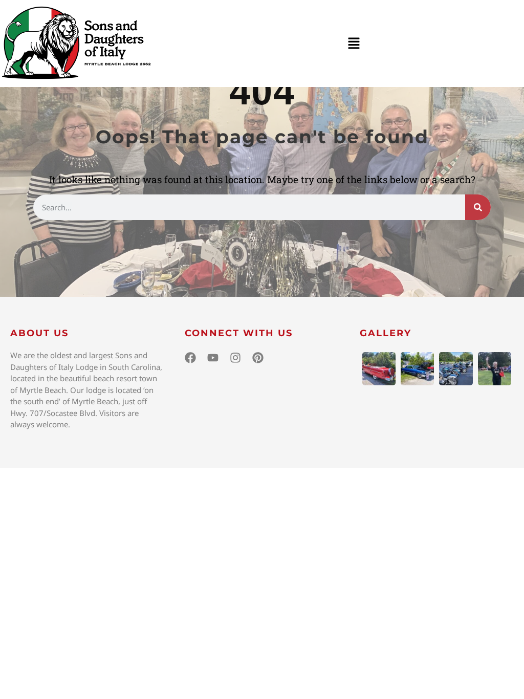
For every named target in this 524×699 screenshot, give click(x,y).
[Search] (478, 207)
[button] (353, 43)
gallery (385, 333)
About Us (39, 333)
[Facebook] (190, 357)
